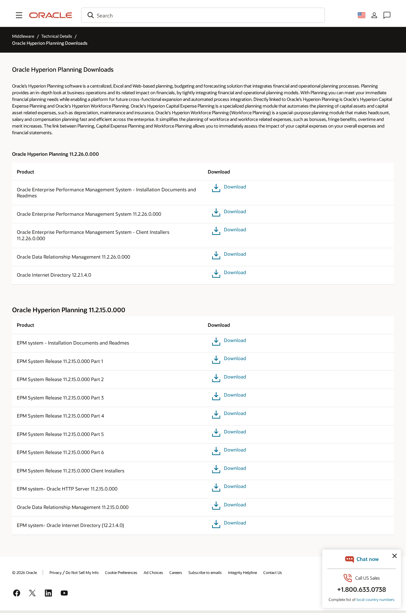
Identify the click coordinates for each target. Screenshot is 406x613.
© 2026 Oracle (24, 572)
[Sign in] (374, 15)
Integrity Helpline (242, 572)
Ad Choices (153, 572)
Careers (175, 572)
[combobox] (203, 15)
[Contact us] (387, 15)
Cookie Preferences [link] (121, 572)
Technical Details (56, 36)
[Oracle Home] (51, 15)
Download (235, 187)
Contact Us (272, 572)
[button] (19, 15)
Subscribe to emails (205, 572)
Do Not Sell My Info (82, 572)
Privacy (55, 572)
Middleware (23, 36)
